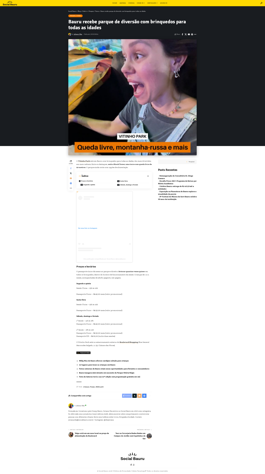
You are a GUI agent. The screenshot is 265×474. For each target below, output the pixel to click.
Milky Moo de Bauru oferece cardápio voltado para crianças (104, 361)
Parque (92, 387)
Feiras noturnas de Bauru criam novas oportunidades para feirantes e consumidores (114, 369)
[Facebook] (131, 464)
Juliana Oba (78, 34)
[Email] (188, 34)
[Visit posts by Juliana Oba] (69, 34)
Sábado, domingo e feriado (129, 185)
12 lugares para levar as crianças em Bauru (97, 365)
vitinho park (100, 387)
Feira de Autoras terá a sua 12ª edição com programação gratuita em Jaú (109, 377)
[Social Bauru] (10, 3)
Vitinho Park (84, 161)
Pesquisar (192, 161)
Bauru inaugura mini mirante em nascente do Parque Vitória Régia (106, 373)
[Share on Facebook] (182, 34)
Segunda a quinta (89, 185)
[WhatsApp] (133, 464)
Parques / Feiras (75, 15)
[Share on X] (185, 34)
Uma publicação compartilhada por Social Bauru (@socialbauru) (104, 259)
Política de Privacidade (122, 471)
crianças (86, 387)
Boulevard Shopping (129, 342)
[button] (261, 3)
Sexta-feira (124, 181)
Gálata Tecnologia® (139, 471)
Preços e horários (87, 181)
